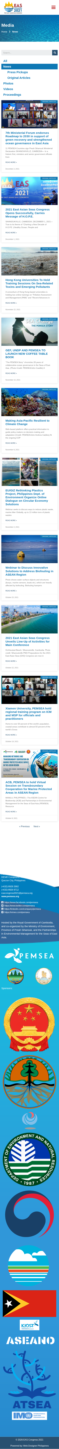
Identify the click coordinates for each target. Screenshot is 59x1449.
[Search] (55, 52)
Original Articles (18, 78)
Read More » (11, 162)
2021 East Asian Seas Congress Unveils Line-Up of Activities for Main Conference (27, 641)
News (7, 66)
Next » (37, 826)
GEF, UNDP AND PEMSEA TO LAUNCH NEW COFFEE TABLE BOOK (26, 354)
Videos (8, 89)
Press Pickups (17, 72)
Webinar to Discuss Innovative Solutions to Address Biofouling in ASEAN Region (29, 571)
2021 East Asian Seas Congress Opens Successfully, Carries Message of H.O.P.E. (27, 213)
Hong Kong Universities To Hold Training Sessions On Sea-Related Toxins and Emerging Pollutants (29, 283)
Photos (8, 83)
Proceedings (12, 94)
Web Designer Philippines (36, 1446)
